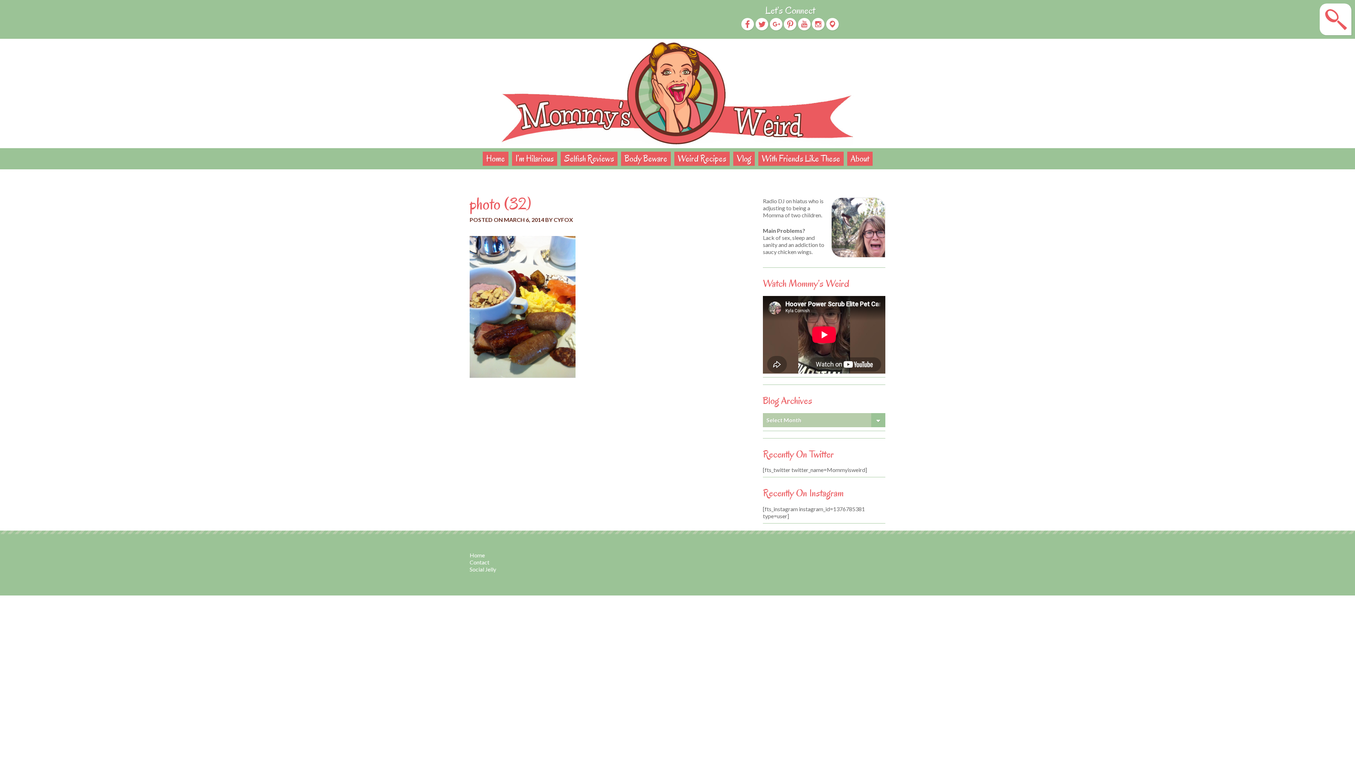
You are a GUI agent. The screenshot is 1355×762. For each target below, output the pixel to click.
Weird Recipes (702, 158)
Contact (479, 562)
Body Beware (646, 158)
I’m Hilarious (535, 158)
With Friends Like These (801, 158)
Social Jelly (483, 569)
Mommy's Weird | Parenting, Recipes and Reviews (677, 93)
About (860, 158)
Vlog (744, 158)
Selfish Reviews (589, 158)
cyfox (563, 219)
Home (495, 158)
